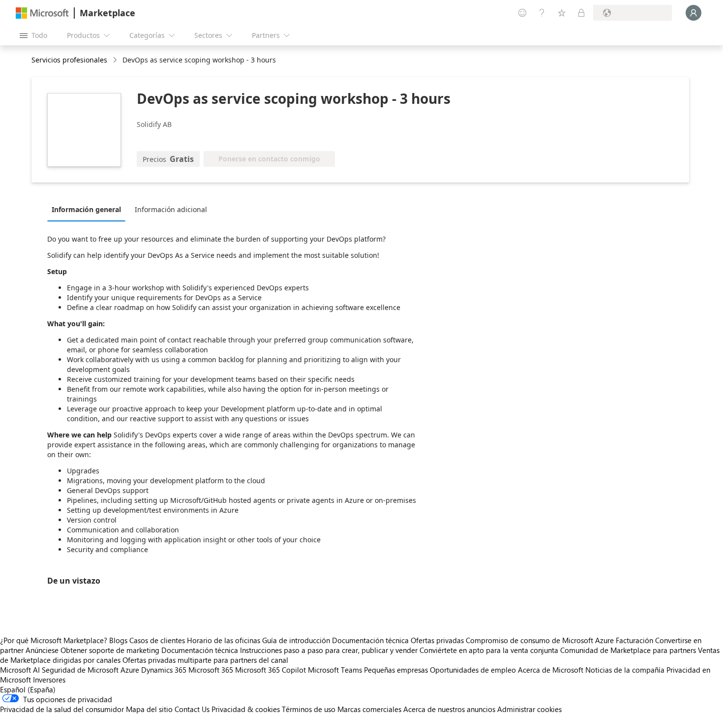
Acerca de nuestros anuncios (449, 709)
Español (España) (28, 689)
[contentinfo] (116, 60)
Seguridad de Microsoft (80, 670)
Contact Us (192, 709)
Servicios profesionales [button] (69, 59)
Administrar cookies (529, 709)
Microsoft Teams (335, 670)
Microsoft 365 (210, 670)
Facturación (634, 640)
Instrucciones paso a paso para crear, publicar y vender (329, 650)
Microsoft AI (20, 670)
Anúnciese (42, 650)
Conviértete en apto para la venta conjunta (489, 650)
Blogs (118, 640)
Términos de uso (308, 709)
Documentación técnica (370, 640)
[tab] (88, 209)
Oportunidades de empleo (473, 670)
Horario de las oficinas (223, 640)
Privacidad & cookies (245, 709)
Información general (86, 209)
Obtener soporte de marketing (109, 650)
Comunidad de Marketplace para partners (628, 650)
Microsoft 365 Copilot (270, 670)
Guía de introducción (296, 640)
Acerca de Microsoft (550, 670)
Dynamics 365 (163, 670)
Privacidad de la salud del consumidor (62, 709)
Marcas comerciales (369, 709)
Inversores (49, 679)
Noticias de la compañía (624, 670)
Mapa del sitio (149, 709)
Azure (129, 670)
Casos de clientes (157, 640)
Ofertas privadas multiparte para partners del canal (205, 660)
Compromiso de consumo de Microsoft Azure (541, 640)
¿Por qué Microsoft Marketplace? (53, 640)
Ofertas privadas (437, 640)
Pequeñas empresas (396, 670)
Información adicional (171, 209)
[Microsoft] (42, 13)
